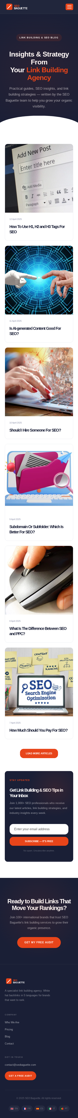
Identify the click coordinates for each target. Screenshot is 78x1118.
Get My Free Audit (39, 942)
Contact (9, 1043)
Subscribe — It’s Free (39, 841)
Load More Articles (39, 753)
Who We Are (12, 1022)
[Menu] (69, 7)
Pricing (9, 1029)
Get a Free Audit (20, 1076)
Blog (7, 1036)
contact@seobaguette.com (20, 1064)
